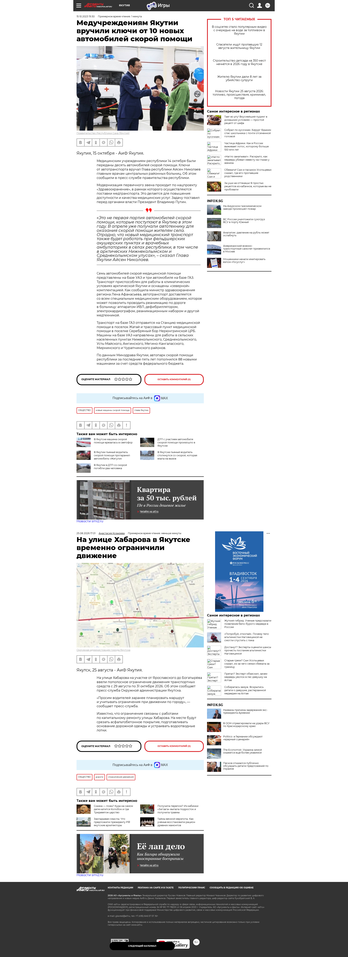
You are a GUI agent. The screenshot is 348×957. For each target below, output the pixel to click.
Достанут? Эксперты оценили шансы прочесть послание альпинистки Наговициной (247, 650)
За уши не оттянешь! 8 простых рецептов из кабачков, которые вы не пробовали (247, 186)
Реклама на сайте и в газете (156, 887)
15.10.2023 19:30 (86, 16)
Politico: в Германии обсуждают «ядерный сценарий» (243, 738)
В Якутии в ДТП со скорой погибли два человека (110, 467)
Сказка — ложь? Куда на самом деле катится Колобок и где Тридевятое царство (113, 809)
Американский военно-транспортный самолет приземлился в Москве (246, 249)
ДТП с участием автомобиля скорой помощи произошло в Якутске (176, 442)
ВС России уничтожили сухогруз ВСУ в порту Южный (244, 221)
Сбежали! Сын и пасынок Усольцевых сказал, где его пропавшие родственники (247, 173)
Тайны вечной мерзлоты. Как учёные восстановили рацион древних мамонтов (176, 822)
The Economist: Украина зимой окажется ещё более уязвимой (242, 751)
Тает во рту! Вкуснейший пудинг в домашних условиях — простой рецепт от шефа (245, 120)
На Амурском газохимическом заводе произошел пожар (242, 207)
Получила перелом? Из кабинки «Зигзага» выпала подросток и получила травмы (177, 809)
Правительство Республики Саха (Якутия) (103, 133)
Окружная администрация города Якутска (103, 649)
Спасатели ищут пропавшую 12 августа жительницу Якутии (239, 46)
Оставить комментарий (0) (174, 379)
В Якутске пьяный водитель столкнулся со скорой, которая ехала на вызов (177, 455)
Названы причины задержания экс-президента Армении (245, 711)
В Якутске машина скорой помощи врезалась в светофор (113, 441)
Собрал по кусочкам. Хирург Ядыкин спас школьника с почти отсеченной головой (247, 133)
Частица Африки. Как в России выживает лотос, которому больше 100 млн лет (246, 146)
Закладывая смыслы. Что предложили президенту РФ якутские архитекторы (112, 822)
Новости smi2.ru (90, 521)
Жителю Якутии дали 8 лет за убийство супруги (239, 78)
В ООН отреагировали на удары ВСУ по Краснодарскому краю (246, 725)
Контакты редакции (120, 887)
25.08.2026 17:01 (86, 533)
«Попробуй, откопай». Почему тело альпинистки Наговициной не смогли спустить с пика (246, 637)
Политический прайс (191, 887)
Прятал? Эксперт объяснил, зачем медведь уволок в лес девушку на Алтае (245, 677)
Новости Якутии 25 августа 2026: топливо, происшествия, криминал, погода (239, 95)
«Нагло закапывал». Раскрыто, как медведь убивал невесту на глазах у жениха (246, 159)
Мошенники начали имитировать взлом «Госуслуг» (244, 260)
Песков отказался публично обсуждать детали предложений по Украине (245, 766)
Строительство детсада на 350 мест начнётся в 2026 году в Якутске (239, 62)
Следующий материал (142, 946)
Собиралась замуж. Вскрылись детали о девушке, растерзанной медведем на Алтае (245, 690)
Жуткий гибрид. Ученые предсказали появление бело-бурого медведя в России (247, 624)
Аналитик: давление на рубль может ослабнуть (246, 234)
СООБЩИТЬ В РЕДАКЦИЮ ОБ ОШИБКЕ (232, 887)
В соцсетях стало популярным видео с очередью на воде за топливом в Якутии (239, 30)
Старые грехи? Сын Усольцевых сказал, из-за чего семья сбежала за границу (246, 663)
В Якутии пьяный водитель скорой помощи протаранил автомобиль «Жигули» (112, 455)
